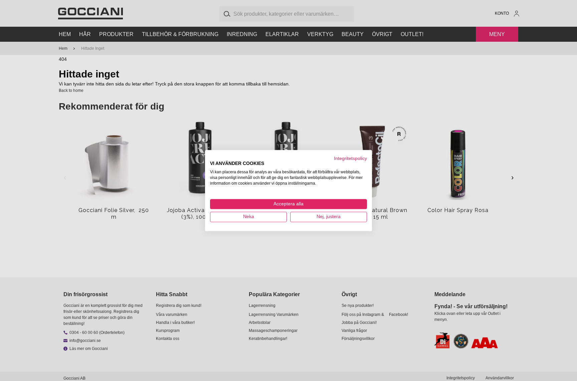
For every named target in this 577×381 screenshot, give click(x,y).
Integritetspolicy (350, 158)
